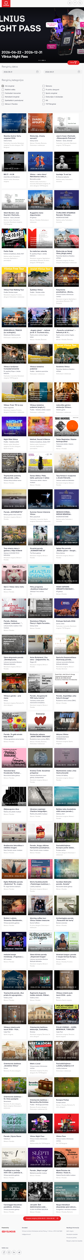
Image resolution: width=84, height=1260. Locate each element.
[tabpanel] (42, 31)
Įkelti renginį (70, 1231)
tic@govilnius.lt (26, 1234)
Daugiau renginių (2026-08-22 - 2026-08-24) (40, 1218)
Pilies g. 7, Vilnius (47, 1231)
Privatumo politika (71, 1237)
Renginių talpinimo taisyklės (74, 1241)
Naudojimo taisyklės (72, 1234)
